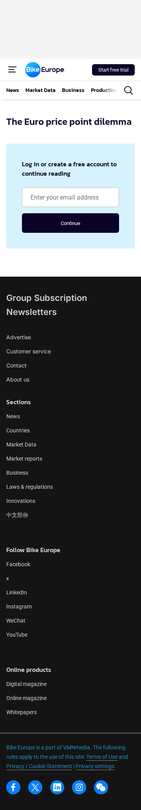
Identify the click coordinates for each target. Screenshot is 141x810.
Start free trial (113, 70)
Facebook (18, 564)
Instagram (19, 606)
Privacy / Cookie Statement (39, 766)
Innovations (20, 501)
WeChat (15, 620)
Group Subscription (46, 298)
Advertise (18, 337)
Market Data (21, 444)
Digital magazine (26, 684)
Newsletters (31, 312)
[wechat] (101, 787)
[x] (35, 787)
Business (17, 473)
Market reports (24, 458)
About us (17, 379)
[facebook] (13, 787)
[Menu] (12, 69)
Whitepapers (21, 712)
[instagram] (79, 787)
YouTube (16, 635)
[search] (128, 90)
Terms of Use (102, 757)
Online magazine (26, 698)
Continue (70, 223)
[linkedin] (57, 787)
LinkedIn (16, 592)
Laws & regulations (29, 487)
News (13, 416)
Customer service (28, 351)
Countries (18, 430)
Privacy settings (95, 766)
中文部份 (17, 515)
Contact (16, 365)
